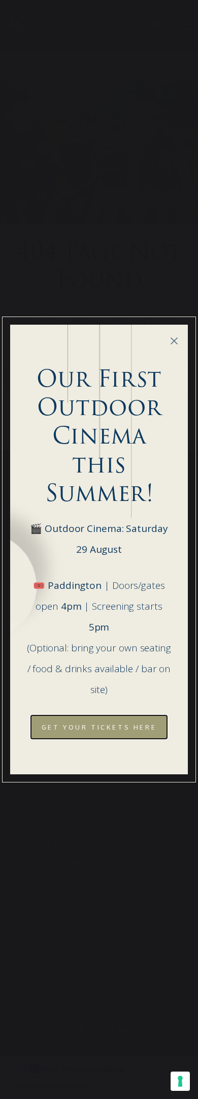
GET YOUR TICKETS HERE (99, 727)
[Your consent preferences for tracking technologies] (180, 1081)
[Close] (174, 341)
